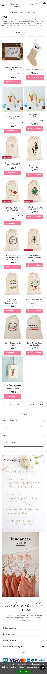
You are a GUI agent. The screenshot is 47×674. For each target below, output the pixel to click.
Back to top (35, 404)
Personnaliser (12, 82)
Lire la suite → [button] (7, 27)
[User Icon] (36, 4)
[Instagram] (23, 652)
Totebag (24, 427)
